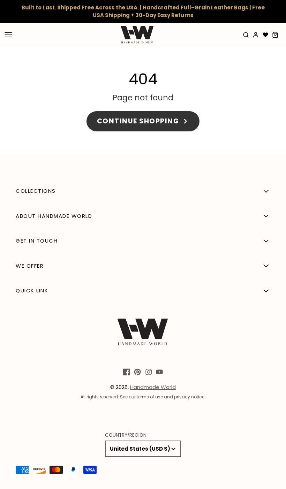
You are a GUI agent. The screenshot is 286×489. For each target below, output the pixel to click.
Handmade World (153, 387)
